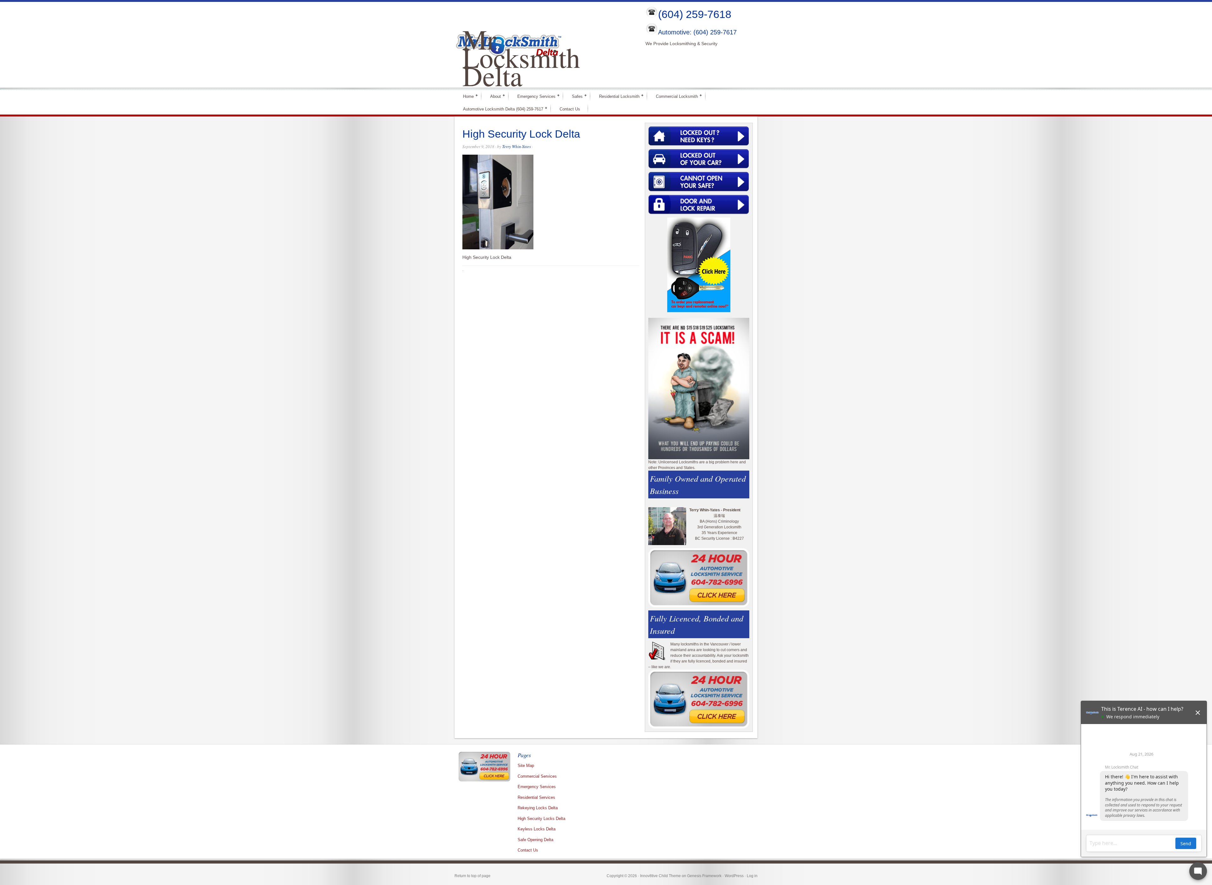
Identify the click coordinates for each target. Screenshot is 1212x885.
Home (466, 96)
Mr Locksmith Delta (521, 57)
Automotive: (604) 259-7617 (697, 32)
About (493, 96)
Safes (575, 96)
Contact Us (570, 109)
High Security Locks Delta (541, 818)
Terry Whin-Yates (516, 146)
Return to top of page (472, 876)
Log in (752, 876)
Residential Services (536, 797)
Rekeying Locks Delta (538, 807)
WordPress (734, 876)
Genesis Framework (704, 876)
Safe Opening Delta (535, 839)
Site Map (526, 765)
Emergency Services (534, 96)
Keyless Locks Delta (537, 829)
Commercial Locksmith (674, 96)
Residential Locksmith (616, 96)
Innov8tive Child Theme (660, 876)
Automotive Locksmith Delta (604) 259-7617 (500, 108)
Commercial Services (537, 776)
